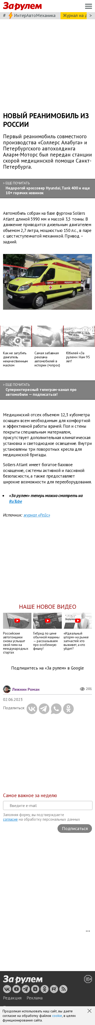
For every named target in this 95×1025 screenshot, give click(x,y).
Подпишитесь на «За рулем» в (47, 668)
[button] (89, 1011)
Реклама (35, 998)
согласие (10, 819)
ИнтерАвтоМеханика (34, 15)
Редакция (12, 998)
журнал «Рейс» (37, 515)
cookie (57, 1015)
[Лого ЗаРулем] (22, 6)
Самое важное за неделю (30, 795)
